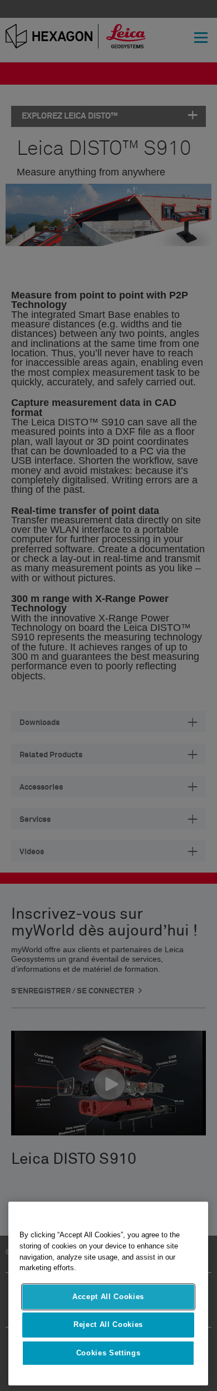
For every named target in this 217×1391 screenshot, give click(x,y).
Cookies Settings (108, 1353)
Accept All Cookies (108, 1296)
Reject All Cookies (108, 1324)
